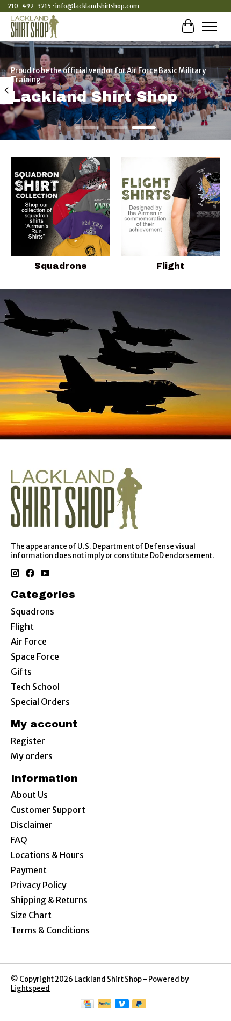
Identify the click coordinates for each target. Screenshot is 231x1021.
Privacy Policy (39, 885)
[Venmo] (122, 1004)
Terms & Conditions (50, 930)
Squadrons (60, 265)
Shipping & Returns (49, 900)
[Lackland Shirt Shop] (35, 26)
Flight (170, 265)
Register (28, 741)
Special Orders (40, 701)
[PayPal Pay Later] (139, 1004)
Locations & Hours (47, 854)
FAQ (19, 839)
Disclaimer (32, 824)
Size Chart (31, 915)
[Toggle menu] (209, 26)
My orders (32, 756)
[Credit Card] (87, 1004)
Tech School (35, 686)
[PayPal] (105, 1004)
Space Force (35, 656)
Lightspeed (30, 988)
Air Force (29, 641)
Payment (29, 870)
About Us (29, 794)
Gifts (21, 671)
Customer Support (48, 809)
